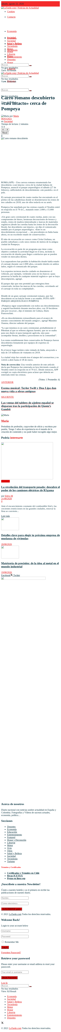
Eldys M (9, 496)
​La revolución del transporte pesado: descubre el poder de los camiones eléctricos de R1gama (30, 488)
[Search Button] (30, 90)
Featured (11, 837)
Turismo (11, 861)
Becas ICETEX (15, 875)
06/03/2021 (6, 118)
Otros (9, 850)
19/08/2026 (6, 572)
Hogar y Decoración (16, 840)
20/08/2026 (6, 544)
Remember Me (12, 942)
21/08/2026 (6, 498)
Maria (16, 116)
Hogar (10, 62)
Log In (4, 983)
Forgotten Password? (11, 952)
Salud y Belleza (14, 43)
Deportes (11, 59)
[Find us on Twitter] (2, 1023)
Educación (12, 832)
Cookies (11, 11)
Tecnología (12, 46)
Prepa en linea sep (16, 878)
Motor (10, 49)
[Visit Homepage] (20, 8)
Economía (12, 31)
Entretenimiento (14, 57)
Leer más (5, 516)
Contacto (11, 17)
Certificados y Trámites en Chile (23, 873)
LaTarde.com (15, 914)
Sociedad (11, 41)
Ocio (9, 848)
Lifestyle (11, 54)
